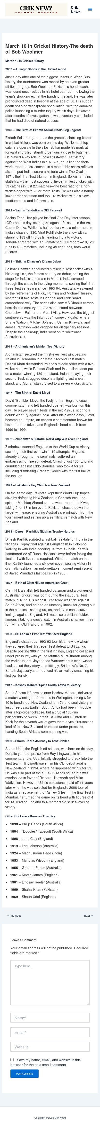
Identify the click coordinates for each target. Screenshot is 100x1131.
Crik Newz (75, 9)
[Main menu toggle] (90, 10)
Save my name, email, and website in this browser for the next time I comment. (45, 1062)
